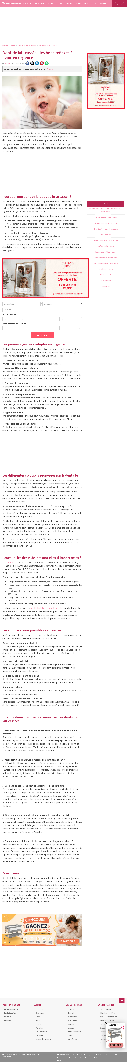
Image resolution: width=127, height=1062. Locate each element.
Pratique (7, 1020)
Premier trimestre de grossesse (106, 217)
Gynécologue (72, 1013)
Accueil (5, 45)
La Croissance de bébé (27, 45)
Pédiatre (71, 1009)
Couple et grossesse (106, 269)
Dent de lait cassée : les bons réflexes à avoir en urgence (37, 55)
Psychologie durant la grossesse (106, 263)
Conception (21, 3)
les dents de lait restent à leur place (47, 608)
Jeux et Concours (106, 1009)
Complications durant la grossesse (106, 257)
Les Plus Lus (106, 204)
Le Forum (79, 3)
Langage (71, 1028)
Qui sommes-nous (63, 1054)
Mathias (7, 63)
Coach (70, 1035)
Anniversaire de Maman (14, 323)
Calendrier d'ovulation (107, 1013)
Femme (60, 3)
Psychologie (72, 1020)
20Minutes (83, 1058)
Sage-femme (72, 1039)
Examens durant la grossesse (105, 252)
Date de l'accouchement (108, 1016)
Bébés (43, 3)
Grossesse (33, 3)
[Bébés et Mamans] (11, 3)
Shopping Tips (106, 286)
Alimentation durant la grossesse (106, 240)
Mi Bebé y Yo (73, 1058)
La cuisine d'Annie (110, 1058)
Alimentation (72, 1016)
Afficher (50, 69)
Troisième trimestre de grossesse (106, 229)
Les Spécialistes (10, 1013)
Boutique (7, 1016)
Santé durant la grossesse (106, 246)
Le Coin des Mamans (99, 3)
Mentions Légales (87, 1055)
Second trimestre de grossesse (106, 223)
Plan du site (61, 1058)
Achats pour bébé (106, 234)
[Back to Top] (122, 1000)
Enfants (51, 3)
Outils (86, 3)
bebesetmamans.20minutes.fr (11, 1054)
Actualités (70, 3)
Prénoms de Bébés (11, 1009)
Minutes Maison (96, 1058)
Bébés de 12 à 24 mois (48, 45)
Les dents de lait (9, 562)
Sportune (60, 1060)
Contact (75, 1055)
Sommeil (71, 1024)
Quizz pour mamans (107, 1020)
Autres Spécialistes (74, 1031)
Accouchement (9, 314)
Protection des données (103, 1055)
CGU (116, 1055)
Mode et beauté (106, 274)
